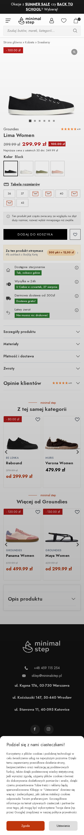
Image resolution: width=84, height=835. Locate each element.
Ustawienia (63, 826)
